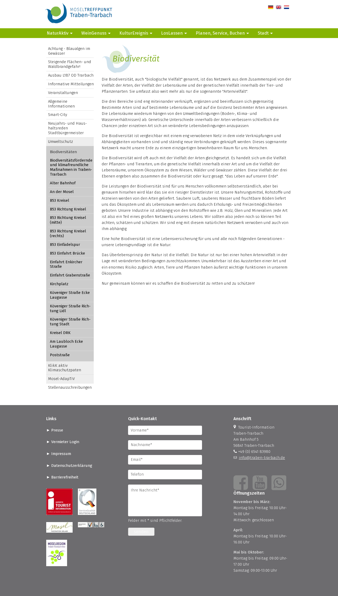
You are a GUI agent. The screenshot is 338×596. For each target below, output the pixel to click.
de (270, 7)
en (278, 7)
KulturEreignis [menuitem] (133, 33)
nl (285, 7)
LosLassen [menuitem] (172, 33)
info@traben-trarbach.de (262, 457)
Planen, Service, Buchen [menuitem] (220, 33)
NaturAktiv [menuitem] (57, 33)
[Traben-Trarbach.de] (79, 25)
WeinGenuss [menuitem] (93, 33)
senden (141, 531)
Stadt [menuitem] (263, 33)
